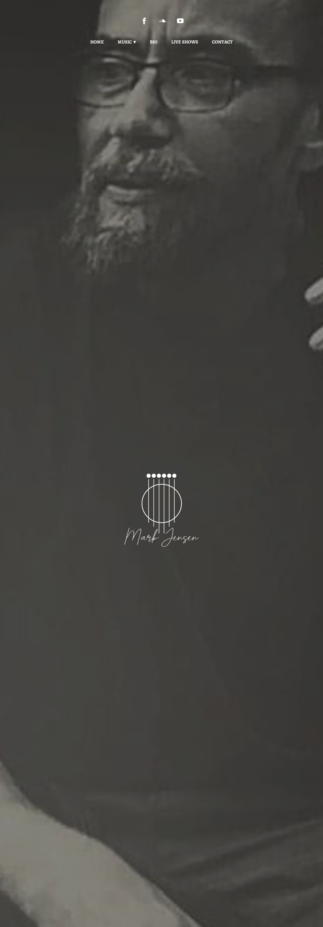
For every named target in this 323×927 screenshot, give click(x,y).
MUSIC (125, 42)
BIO (153, 42)
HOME (97, 42)
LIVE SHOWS (184, 42)
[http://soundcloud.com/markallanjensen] (162, 21)
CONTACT (222, 42)
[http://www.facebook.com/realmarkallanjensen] (144, 21)
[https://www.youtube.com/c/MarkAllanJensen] (180, 21)
